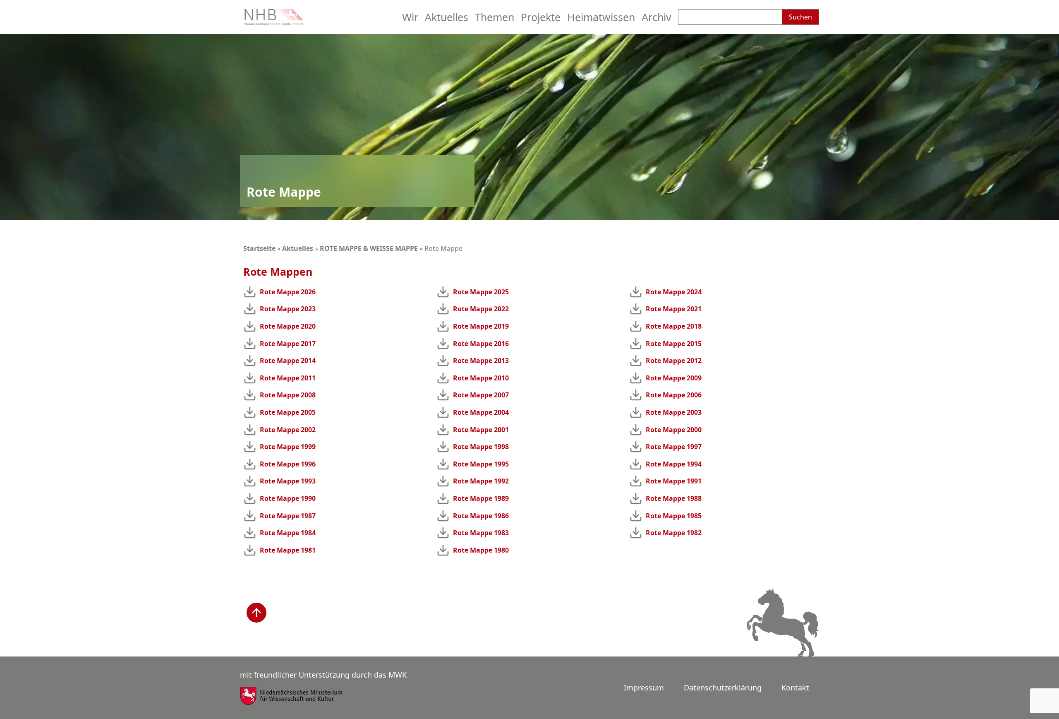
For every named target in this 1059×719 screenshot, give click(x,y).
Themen (494, 17)
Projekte (541, 17)
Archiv (656, 17)
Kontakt (795, 688)
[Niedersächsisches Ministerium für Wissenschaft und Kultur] (291, 701)
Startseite (259, 248)
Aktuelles (446, 17)
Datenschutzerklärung (723, 688)
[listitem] (336, 292)
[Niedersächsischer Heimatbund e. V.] (275, 22)
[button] (256, 613)
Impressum (644, 688)
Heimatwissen (601, 17)
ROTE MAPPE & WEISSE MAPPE (369, 248)
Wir (410, 17)
